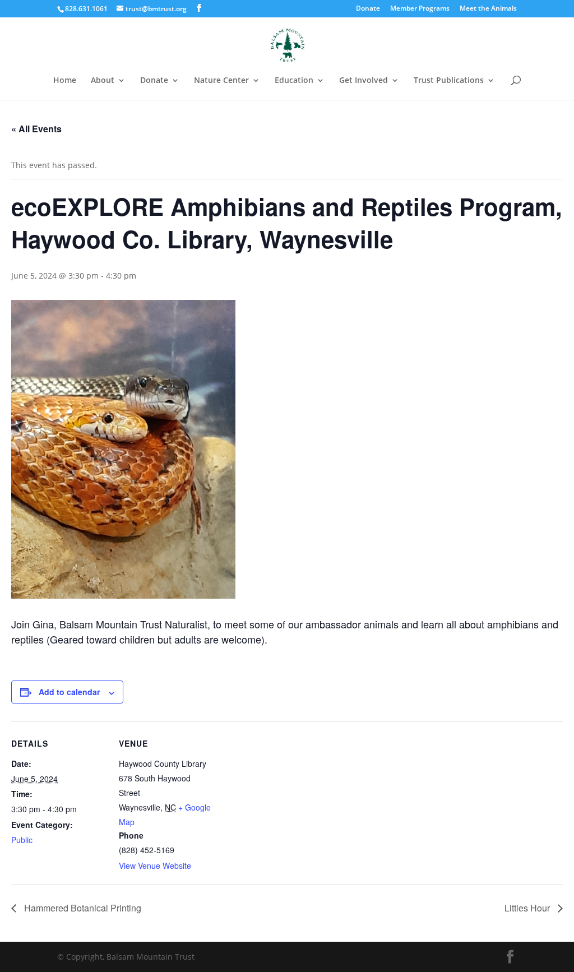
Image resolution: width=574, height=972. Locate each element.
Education (294, 80)
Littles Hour (528, 907)
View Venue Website (155, 865)
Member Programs (420, 9)
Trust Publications (449, 80)
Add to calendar (69, 691)
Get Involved (363, 80)
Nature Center (221, 80)
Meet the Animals (488, 9)
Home (64, 80)
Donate (368, 9)
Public (22, 839)
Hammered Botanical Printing (81, 907)
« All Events (36, 128)
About (102, 80)
